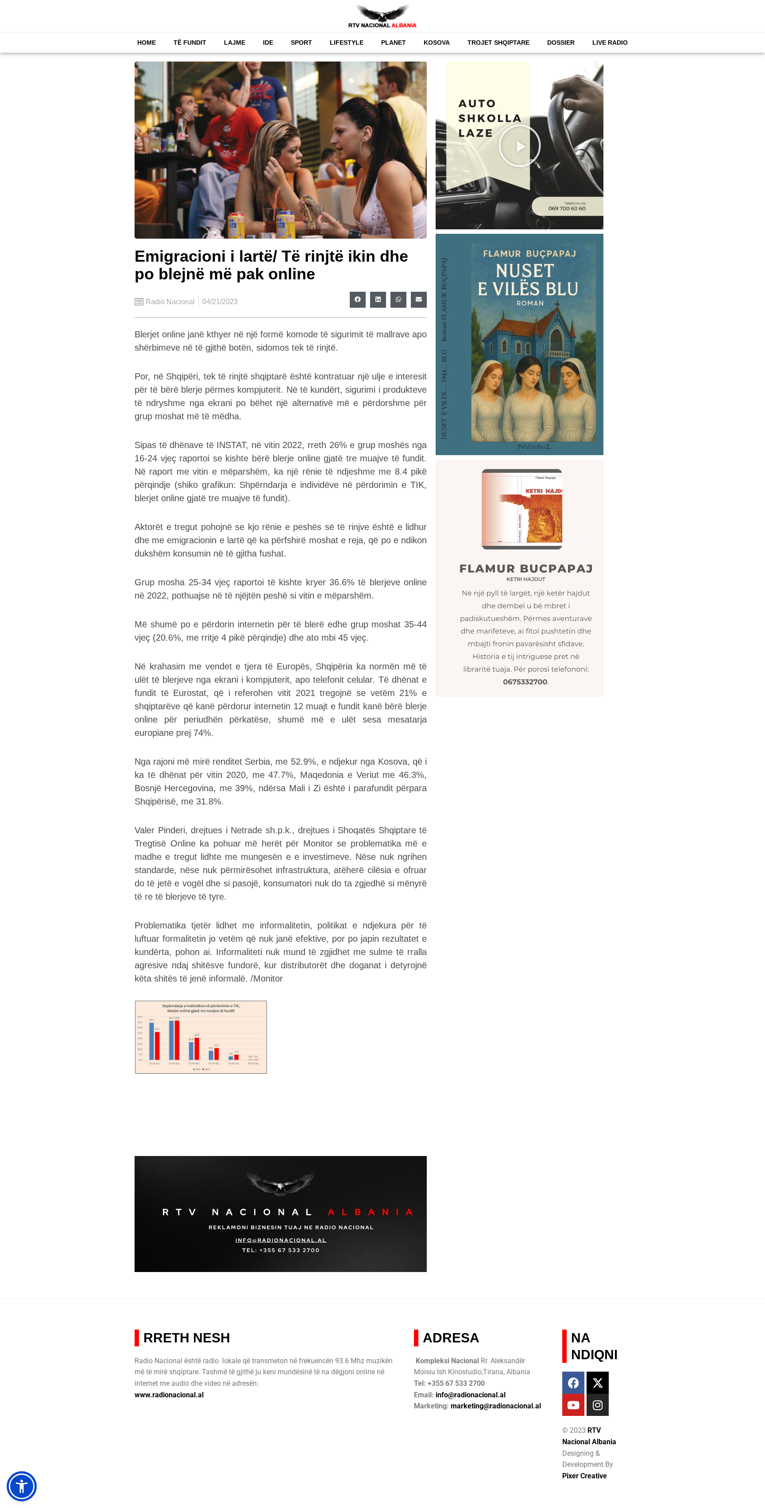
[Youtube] (573, 1405)
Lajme (234, 42)
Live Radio (610, 42)
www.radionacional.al (169, 1395)
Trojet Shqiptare (498, 42)
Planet (393, 42)
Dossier (561, 42)
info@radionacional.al (471, 1395)
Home (146, 42)
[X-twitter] (598, 1383)
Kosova (437, 42)
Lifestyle (346, 42)
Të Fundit (190, 42)
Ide (268, 42)
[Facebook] (573, 1383)
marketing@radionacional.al (496, 1406)
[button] (358, 300)
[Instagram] (598, 1405)
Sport (301, 42)
